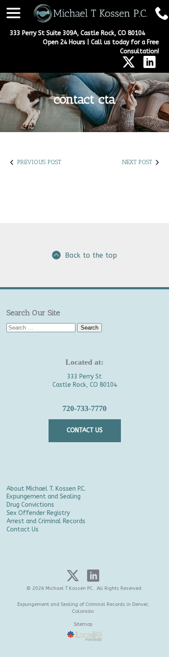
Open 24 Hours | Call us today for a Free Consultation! (101, 47)
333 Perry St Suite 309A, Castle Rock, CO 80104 (77, 33)
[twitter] (129, 62)
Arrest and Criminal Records (45, 521)
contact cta (85, 99)
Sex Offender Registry (38, 513)
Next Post (137, 162)
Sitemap (83, 624)
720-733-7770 (84, 408)
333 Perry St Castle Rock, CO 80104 (84, 380)
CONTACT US (85, 430)
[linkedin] (149, 62)
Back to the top (91, 255)
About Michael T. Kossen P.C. (46, 488)
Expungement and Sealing (43, 496)
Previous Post (39, 162)
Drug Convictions (30, 504)
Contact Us (22, 529)
